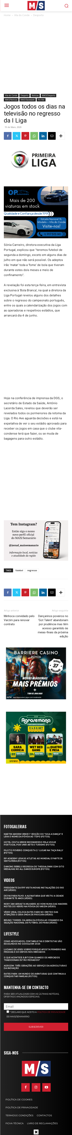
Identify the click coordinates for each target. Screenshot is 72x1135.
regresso (32, 570)
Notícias (35, 95)
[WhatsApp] (34, 136)
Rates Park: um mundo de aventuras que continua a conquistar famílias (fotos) (35, 975)
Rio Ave (41, 99)
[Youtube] (46, 1087)
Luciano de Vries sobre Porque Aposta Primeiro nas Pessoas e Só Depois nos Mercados (35, 950)
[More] (61, 136)
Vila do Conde (22, 15)
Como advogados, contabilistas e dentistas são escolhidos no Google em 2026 (33, 942)
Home (7, 15)
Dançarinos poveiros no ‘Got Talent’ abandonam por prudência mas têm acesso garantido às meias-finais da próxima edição (53, 626)
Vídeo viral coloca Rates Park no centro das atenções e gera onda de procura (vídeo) (31, 913)
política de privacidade (51, 1012)
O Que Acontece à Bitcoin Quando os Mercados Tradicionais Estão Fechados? (32, 958)
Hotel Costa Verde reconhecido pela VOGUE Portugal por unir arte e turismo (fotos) (30, 843)
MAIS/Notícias (11, 99)
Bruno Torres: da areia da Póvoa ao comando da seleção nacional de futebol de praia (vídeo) (33, 921)
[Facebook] (8, 136)
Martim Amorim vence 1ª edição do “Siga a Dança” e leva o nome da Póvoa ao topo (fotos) (33, 835)
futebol (19, 570)
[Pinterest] (25, 136)
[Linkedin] (43, 136)
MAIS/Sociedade (28, 99)
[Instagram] (36, 1087)
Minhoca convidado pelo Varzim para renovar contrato (19, 620)
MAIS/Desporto (48, 95)
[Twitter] (16, 136)
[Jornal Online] (36, 5)
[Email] (52, 136)
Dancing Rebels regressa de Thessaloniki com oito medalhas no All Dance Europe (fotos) (34, 867)
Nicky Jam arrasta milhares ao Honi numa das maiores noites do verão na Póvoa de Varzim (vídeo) (35, 905)
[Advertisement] (36, 55)
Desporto (38, 15)
